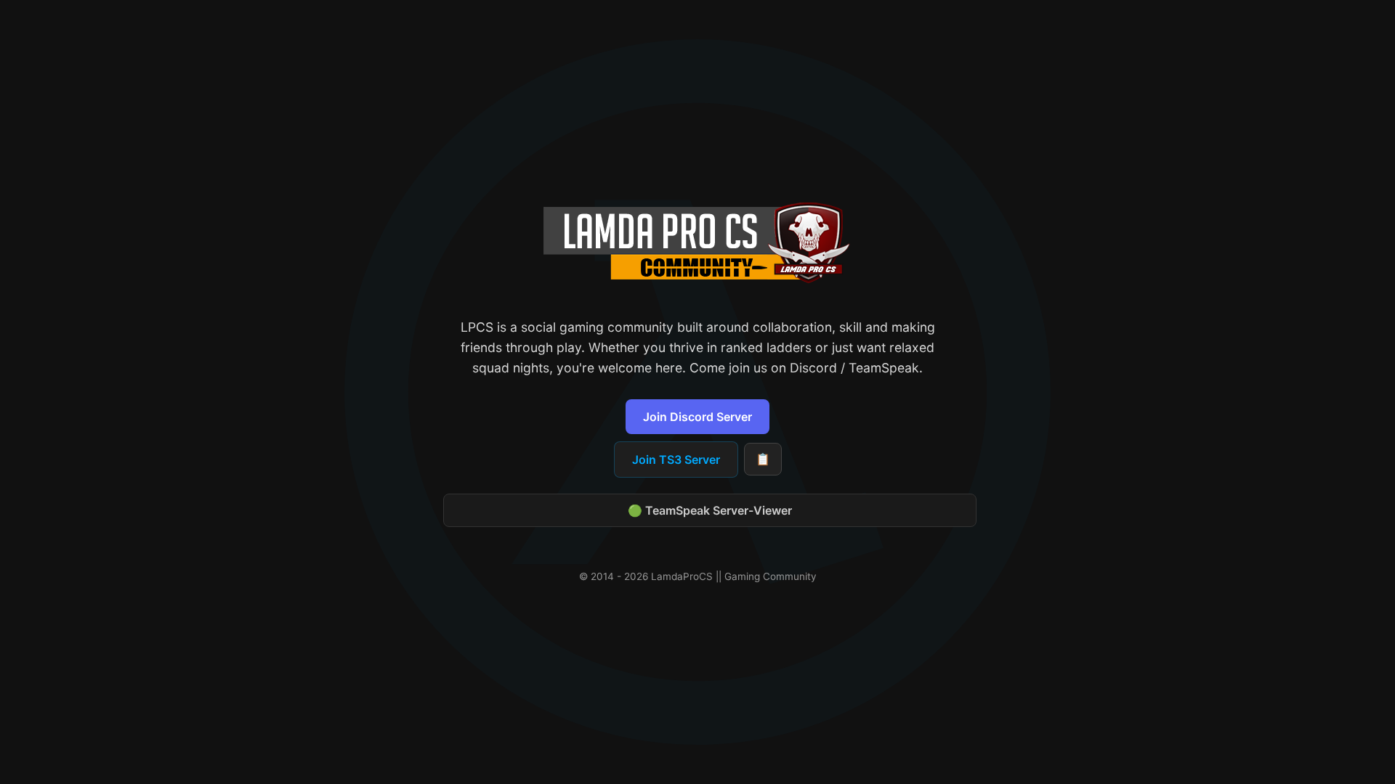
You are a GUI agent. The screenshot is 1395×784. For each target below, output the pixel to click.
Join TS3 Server (676, 459)
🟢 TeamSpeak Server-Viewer (710, 510)
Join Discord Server (697, 416)
